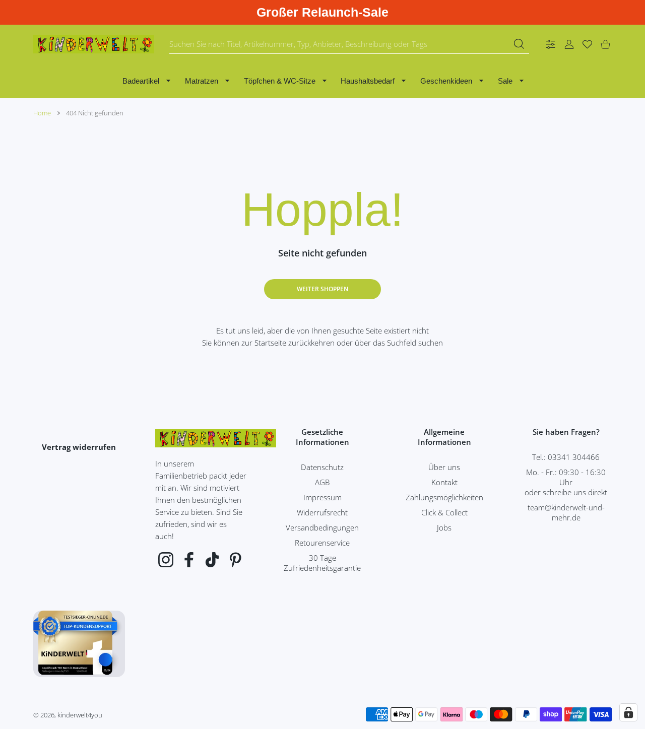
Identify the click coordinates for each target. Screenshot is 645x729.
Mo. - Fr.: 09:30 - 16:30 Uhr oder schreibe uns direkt (566, 482)
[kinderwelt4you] (93, 44)
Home (42, 112)
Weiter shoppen (322, 289)
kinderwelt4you (79, 714)
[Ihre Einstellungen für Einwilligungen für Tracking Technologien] (628, 712)
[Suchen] (519, 44)
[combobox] (349, 44)
